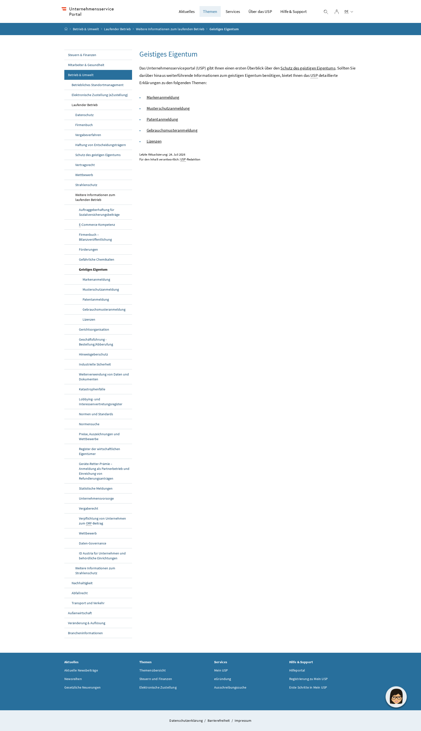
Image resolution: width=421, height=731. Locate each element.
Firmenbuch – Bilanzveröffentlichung (95, 237)
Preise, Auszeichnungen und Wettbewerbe (99, 436)
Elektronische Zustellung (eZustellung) (100, 95)
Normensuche (89, 424)
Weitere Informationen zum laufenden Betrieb (170, 29)
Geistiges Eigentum (93, 269)
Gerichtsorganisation (94, 329)
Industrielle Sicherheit (95, 364)
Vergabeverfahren (88, 135)
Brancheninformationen (85, 633)
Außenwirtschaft (80, 613)
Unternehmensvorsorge (96, 498)
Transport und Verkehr (88, 603)
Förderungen (88, 249)
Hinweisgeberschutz (93, 354)
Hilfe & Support (293, 11)
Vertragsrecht (85, 165)
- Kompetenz (97, 224)
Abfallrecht (80, 593)
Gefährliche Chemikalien (96, 259)
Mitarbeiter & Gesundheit (86, 65)
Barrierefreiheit (219, 720)
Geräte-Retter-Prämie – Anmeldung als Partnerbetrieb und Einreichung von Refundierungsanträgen (104, 471)
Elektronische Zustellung (158, 687)
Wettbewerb (84, 175)
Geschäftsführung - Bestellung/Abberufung (96, 341)
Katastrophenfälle (92, 389)
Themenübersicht (152, 670)
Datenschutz (84, 115)
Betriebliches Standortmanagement (98, 85)
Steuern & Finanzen (82, 55)
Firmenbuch (84, 125)
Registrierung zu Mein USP (308, 679)
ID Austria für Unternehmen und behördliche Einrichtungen (102, 555)
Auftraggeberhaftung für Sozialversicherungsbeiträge (99, 212)
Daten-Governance (92, 543)
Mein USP (221, 670)
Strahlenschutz (86, 185)
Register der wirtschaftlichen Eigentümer (99, 451)
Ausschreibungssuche (230, 687)
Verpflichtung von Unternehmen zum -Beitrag (102, 520)
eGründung (222, 679)
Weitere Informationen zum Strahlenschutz (95, 570)
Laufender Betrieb (117, 29)
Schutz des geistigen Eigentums (98, 155)
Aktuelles (187, 11)
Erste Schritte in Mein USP (308, 687)
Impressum (243, 720)
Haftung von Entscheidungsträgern (100, 145)
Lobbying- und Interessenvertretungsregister (100, 401)
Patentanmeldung (96, 299)
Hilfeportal (297, 670)
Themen (210, 11)
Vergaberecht (88, 508)
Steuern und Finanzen (155, 679)
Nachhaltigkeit (82, 583)
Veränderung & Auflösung (86, 623)
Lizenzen (89, 319)
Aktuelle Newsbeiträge (81, 670)
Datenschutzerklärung (186, 720)
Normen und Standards (96, 414)
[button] (396, 697)
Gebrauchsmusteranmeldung (104, 309)
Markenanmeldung (96, 279)
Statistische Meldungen (96, 488)
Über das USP (260, 11)
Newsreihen (73, 679)
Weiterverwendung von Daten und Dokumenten (104, 376)
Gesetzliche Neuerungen (82, 687)
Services (233, 11)
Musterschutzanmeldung (101, 289)
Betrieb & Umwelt (86, 29)
